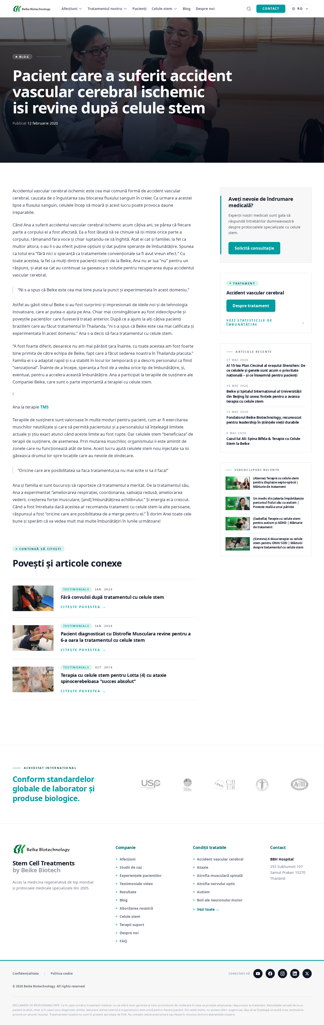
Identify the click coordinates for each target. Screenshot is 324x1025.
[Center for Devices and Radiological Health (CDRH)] (225, 784)
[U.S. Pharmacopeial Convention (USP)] (151, 784)
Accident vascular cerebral (220, 859)
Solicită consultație (254, 248)
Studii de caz (131, 867)
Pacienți (139, 8)
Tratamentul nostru (105, 8)
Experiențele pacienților (141, 875)
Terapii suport (132, 924)
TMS (44, 407)
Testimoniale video (136, 883)
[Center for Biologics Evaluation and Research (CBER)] (262, 784)
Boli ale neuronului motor (220, 900)
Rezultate (128, 891)
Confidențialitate (26, 974)
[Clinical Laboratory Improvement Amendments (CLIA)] (188, 784)
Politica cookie (62, 974)
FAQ (123, 941)
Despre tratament (251, 305)
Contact (271, 8)
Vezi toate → (208, 909)
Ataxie (202, 867)
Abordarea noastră (136, 908)
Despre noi (205, 8)
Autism (203, 891)
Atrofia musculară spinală (220, 875)
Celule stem (162, 8)
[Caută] (248, 8)
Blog (187, 8)
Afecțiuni (69, 8)
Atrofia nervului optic (216, 883)
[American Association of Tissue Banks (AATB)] (300, 784)
